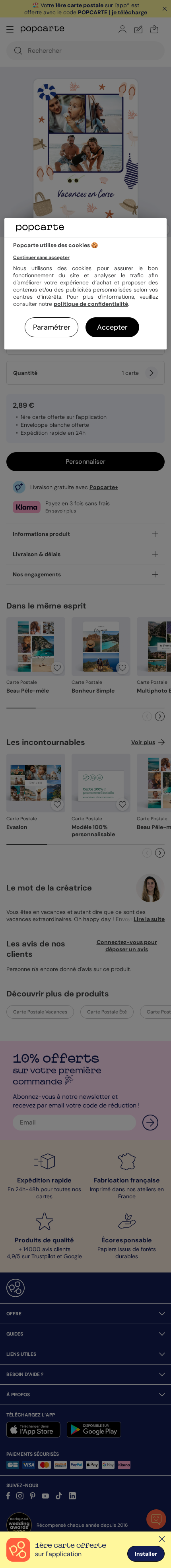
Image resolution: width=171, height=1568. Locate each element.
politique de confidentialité (91, 303)
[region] (85, 283)
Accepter (112, 327)
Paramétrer (51, 327)
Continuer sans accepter (41, 257)
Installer (146, 1553)
